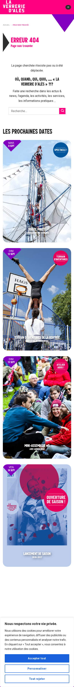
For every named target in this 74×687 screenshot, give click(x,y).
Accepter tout (37, 658)
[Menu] (68, 7)
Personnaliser (37, 668)
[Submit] (62, 111)
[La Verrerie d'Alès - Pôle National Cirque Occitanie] (20, 9)
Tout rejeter (37, 678)
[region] (37, 652)
